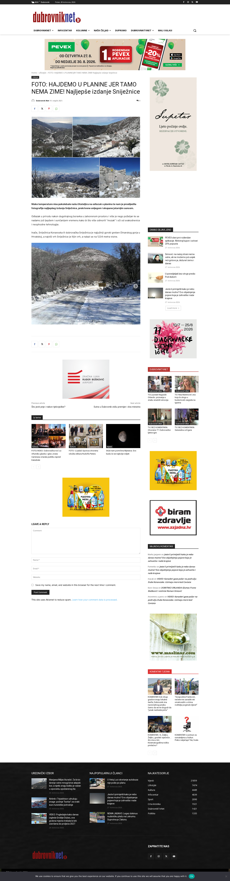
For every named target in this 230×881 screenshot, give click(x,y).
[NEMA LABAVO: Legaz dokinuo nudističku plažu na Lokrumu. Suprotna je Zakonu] (97, 817)
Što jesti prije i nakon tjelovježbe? (48, 406)
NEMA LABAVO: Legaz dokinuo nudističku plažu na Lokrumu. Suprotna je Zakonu (122, 816)
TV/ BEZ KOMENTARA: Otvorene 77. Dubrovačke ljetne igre (159, 430)
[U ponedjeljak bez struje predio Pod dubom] (155, 277)
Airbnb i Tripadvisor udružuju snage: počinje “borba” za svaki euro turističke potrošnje (64, 802)
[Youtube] (197, 2)
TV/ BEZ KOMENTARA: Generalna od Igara (185, 428)
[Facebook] (184, 2)
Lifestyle (42, 72)
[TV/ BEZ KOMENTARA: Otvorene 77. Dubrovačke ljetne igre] (160, 417)
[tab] (78, 320)
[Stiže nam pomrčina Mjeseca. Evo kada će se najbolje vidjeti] (123, 436)
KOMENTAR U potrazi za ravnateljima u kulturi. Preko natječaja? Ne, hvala (186, 737)
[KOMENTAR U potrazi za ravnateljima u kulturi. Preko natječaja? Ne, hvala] (187, 724)
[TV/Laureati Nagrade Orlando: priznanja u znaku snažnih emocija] (160, 384)
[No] (226, 876)
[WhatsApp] (56, 109)
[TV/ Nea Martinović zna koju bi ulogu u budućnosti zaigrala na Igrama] (187, 384)
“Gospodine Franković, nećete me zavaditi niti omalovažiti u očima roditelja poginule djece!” (186, 701)
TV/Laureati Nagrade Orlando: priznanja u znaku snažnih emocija (158, 397)
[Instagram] (188, 2)
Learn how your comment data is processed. (95, 599)
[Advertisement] (173, 194)
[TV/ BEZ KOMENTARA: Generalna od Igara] (187, 417)
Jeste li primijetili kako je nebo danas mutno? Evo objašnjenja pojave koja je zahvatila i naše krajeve (170, 557)
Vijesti (109, 447)
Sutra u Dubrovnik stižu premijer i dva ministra (117, 406)
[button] (195, 30)
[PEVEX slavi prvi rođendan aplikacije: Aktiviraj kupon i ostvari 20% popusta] (155, 241)
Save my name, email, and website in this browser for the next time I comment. (75, 585)
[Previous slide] (36, 286)
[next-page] (38, 467)
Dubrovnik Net (42, 100)
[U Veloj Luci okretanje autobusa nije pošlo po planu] (97, 783)
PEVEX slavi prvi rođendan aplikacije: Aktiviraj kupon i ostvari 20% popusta (181, 240)
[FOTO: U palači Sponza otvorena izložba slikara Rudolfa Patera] (86, 436)
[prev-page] (33, 467)
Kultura (35, 447)
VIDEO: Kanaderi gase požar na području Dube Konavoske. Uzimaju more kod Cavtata (172, 600)
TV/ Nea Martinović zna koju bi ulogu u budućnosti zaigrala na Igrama (185, 399)
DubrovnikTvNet (155, 391)
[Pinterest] (49, 109)
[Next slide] (135, 286)
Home (34, 72)
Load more (172, 308)
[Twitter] (192, 2)
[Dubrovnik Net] (33, 100)
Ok (191, 876)
